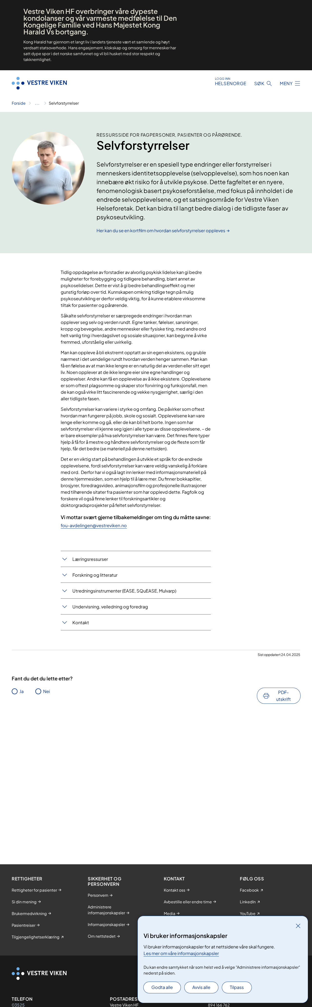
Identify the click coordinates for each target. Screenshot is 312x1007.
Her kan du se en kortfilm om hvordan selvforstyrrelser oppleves (161, 230)
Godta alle (162, 987)
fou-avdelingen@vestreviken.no (94, 525)
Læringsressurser (90, 559)
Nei (46, 691)
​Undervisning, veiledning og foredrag (110, 606)
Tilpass (237, 987)
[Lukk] (298, 926)
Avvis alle (201, 987)
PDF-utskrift (283, 695)
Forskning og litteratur (94, 575)
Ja (22, 691)
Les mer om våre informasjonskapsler (181, 953)
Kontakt (80, 622)
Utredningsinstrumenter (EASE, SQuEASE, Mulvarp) (124, 591)
